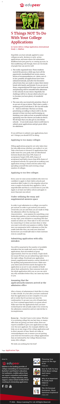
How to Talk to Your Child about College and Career (50, 371)
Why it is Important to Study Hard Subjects (50, 381)
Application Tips (12, 350)
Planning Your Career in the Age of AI (49, 361)
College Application (31, 47)
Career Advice (18, 47)
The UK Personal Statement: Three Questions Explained (50, 390)
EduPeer (21, 49)
